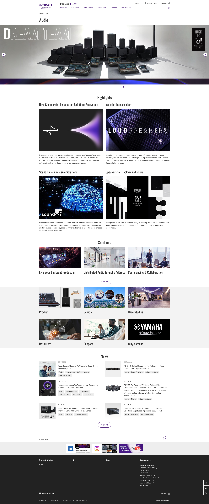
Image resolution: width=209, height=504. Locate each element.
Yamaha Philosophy (146, 475)
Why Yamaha (126, 7)
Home (41, 13)
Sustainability (144, 485)
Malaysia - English (152, 3)
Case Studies (88, 7)
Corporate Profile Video (147, 468)
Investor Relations (145, 483)
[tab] (86, 87)
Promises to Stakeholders (148, 478)
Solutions (75, 7)
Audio (74, 3)
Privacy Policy (67, 500)
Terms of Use (54, 500)
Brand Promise (144, 470)
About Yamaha (144, 460)
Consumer (164, 3)
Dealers (137, 3)
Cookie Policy (80, 500)
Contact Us (42, 500)
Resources (102, 7)
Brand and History (145, 480)
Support (114, 7)
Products (63, 7)
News (74, 460)
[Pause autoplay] (123, 86)
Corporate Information (147, 465)
